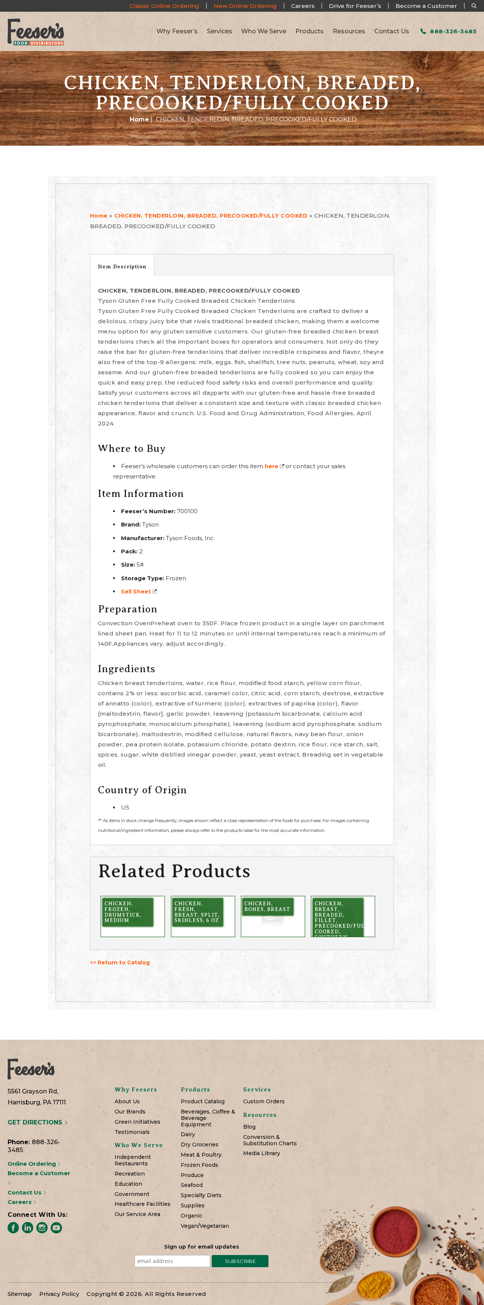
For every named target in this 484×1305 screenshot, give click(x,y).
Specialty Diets (201, 1195)
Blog (249, 1127)
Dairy (188, 1134)
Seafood (192, 1185)
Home (139, 119)
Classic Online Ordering (164, 6)
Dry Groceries (200, 1144)
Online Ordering (32, 1163)
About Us (127, 1101)
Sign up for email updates (201, 1246)
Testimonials (132, 1132)
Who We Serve (263, 31)
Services (219, 31)
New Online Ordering (245, 6)
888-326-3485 (452, 31)
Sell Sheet (136, 591)
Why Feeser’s (177, 31)
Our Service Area (137, 1214)
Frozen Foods (199, 1165)
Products (309, 31)
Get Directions (36, 1122)
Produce (192, 1175)
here (271, 466)
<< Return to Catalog (120, 962)
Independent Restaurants (133, 1160)
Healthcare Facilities (143, 1204)
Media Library (261, 1153)
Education (128, 1184)
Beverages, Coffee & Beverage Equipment (208, 1118)
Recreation (130, 1174)
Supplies (193, 1205)
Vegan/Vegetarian (205, 1226)
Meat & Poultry (201, 1155)
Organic (191, 1216)
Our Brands (130, 1112)
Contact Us (391, 31)
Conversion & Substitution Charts (270, 1140)
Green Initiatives (137, 1122)
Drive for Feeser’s (355, 6)
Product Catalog (203, 1101)
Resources (349, 31)
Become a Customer (426, 6)
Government (132, 1194)
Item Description (122, 266)
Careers (303, 6)
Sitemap (20, 1293)
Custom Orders (264, 1101)
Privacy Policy (59, 1293)
